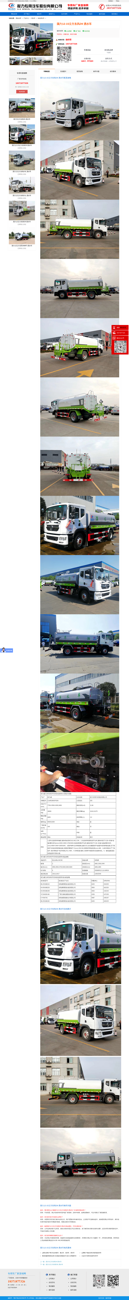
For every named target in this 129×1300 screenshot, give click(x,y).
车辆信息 (47, 71)
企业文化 (52, 1282)
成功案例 (113, 71)
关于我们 (27, 14)
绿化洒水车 (41, 18)
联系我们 (111, 1)
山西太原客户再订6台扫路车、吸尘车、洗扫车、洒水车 (58, 1253)
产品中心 (77, 14)
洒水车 (39, 14)
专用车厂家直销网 (17, 1273)
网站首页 (14, 14)
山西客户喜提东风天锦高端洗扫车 (91, 1253)
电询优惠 (22, 91)
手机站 (117, 1)
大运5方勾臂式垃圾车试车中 (89, 1256)
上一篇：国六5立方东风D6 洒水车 (51, 1261)
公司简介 (52, 1278)
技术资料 (64, 14)
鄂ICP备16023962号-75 (21, 1298)
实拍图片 (63, 71)
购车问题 (96, 71)
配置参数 (80, 71)
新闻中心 (52, 14)
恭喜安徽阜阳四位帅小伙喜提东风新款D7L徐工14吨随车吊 (59, 1256)
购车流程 (102, 14)
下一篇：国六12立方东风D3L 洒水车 (51, 1264)
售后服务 (90, 14)
